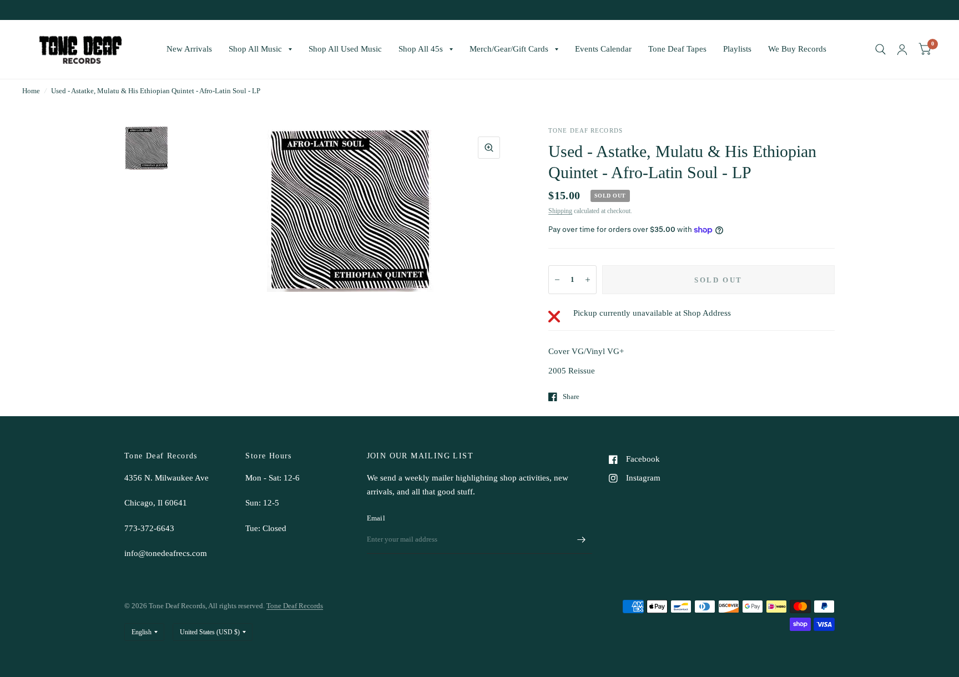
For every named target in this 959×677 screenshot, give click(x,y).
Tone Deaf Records (294, 606)
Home (31, 91)
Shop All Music (255, 48)
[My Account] (902, 49)
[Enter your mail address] (581, 539)
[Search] (880, 49)
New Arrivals (189, 48)
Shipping (560, 211)
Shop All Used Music (345, 48)
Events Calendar (603, 48)
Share (571, 396)
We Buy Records (797, 48)
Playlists (737, 48)
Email (376, 518)
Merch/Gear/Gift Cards (509, 48)
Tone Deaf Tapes (677, 48)
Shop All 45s (420, 48)
